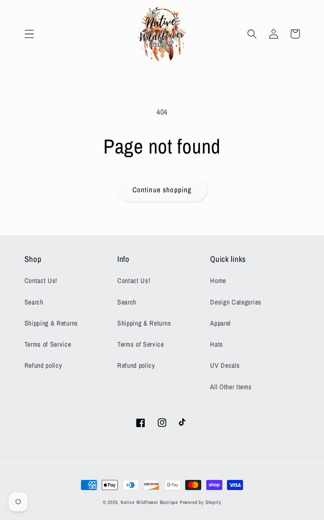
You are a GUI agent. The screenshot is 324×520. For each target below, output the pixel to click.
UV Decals (225, 365)
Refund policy (43, 365)
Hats (216, 344)
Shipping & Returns (51, 323)
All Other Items (230, 386)
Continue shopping (162, 189)
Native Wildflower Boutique (149, 502)
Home (218, 280)
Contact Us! (41, 280)
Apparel (220, 323)
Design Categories (236, 302)
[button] (29, 34)
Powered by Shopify (200, 502)
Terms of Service (47, 344)
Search (33, 302)
